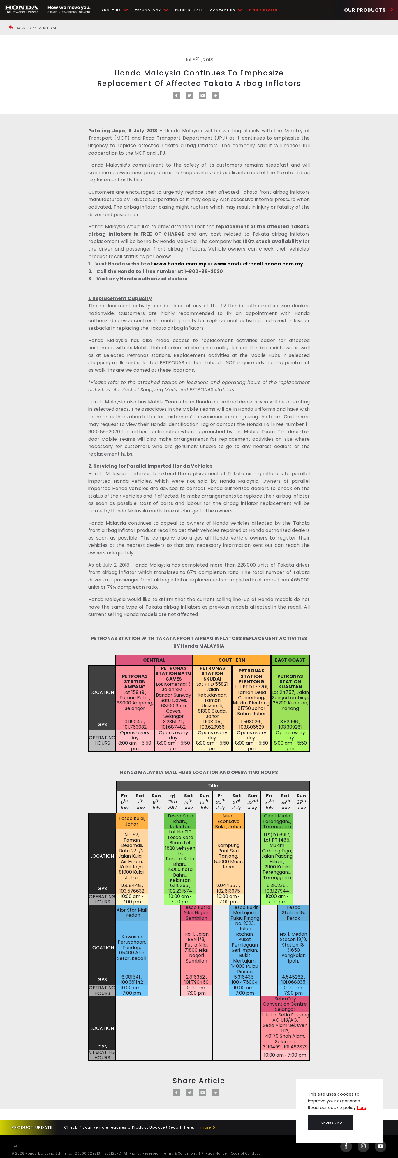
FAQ (15, 1146)
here (361, 1108)
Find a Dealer (263, 10)
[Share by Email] (202, 97)
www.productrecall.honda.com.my (258, 263)
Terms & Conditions (179, 1153)
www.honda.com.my (180, 263)
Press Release (189, 10)
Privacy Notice (213, 1153)
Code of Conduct (245, 1153)
